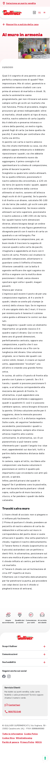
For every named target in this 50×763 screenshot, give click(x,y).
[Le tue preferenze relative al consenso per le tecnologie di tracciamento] (45, 758)
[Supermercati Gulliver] (12, 12)
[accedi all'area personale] (39, 12)
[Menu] (44, 12)
